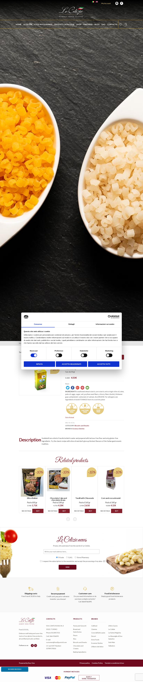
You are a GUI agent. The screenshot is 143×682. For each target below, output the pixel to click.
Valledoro (111, 646)
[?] (104, 561)
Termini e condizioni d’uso (114, 663)
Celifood (94, 626)
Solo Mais (111, 642)
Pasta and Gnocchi (79, 626)
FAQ (103, 24)
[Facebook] (121, 3)
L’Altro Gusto (113, 626)
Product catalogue (64, 24)
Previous (68, 519)
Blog (97, 24)
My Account (106, 3)
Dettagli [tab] (71, 324)
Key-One (31, 663)
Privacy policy (85, 663)
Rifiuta (39, 364)
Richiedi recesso (14, 669)
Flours (75, 635)
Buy (37, 511)
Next (75, 519)
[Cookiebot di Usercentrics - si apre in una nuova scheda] (109, 316)
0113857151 (55, 633)
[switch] (59, 355)
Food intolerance (43, 24)
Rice (74, 639)
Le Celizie (27, 24)
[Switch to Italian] (93, 1)
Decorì (93, 636)
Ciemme (94, 629)
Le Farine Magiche (114, 633)
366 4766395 (54, 636)
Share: (67, 384)
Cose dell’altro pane (98, 633)
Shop (78, 24)
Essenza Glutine (78, 429)
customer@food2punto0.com (56, 642)
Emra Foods (95, 640)
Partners (88, 24)
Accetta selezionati (71, 364)
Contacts (112, 24)
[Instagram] (116, 3)
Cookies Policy (97, 663)
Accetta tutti (103, 364)
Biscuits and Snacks (82, 426)
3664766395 (87, 602)
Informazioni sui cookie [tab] (105, 324)
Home (18, 24)
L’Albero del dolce (97, 647)
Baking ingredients (79, 652)
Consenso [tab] (38, 324)
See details (26, 511)
